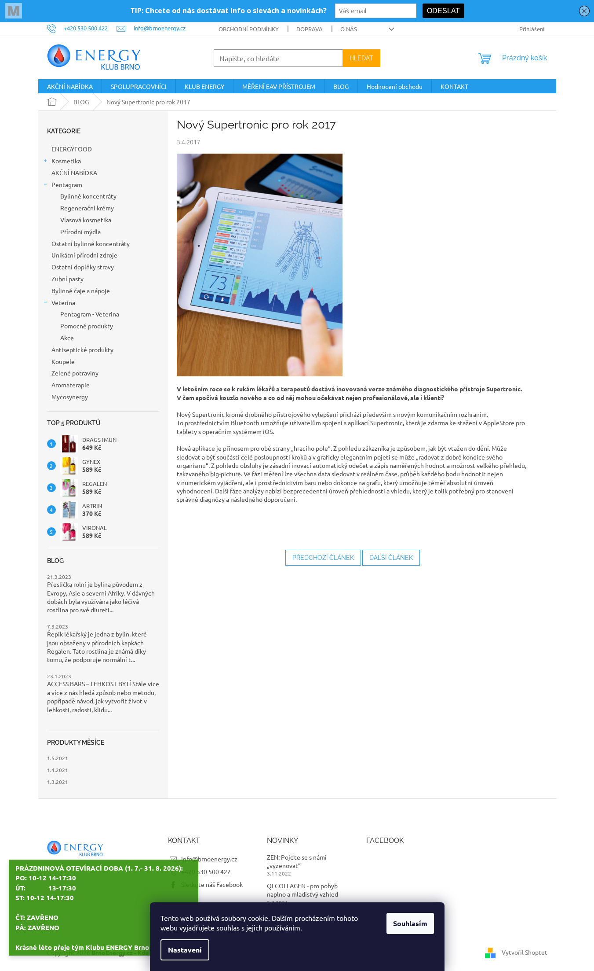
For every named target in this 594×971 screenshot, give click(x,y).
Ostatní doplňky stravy (82, 267)
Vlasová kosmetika (85, 220)
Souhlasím (410, 923)
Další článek (391, 557)
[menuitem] (70, 86)
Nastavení (185, 949)
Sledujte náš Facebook (212, 884)
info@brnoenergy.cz (209, 859)
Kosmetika (66, 161)
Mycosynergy (69, 397)
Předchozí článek (323, 557)
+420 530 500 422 (206, 871)
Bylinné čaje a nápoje (80, 290)
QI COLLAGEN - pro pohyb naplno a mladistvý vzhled (302, 890)
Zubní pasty (67, 279)
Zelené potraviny (74, 373)
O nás (348, 29)
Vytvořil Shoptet (524, 952)
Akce (67, 338)
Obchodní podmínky (249, 29)
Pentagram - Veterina (89, 314)
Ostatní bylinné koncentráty (90, 243)
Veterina (63, 302)
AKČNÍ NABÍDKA (74, 173)
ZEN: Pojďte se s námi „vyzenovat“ (297, 861)
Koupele (63, 361)
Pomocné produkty (86, 326)
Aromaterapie (71, 385)
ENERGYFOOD (71, 149)
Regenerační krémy (87, 208)
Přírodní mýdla (80, 231)
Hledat (361, 58)
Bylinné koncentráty (88, 196)
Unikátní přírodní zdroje (84, 255)
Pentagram (66, 184)
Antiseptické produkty (82, 349)
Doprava (309, 29)
